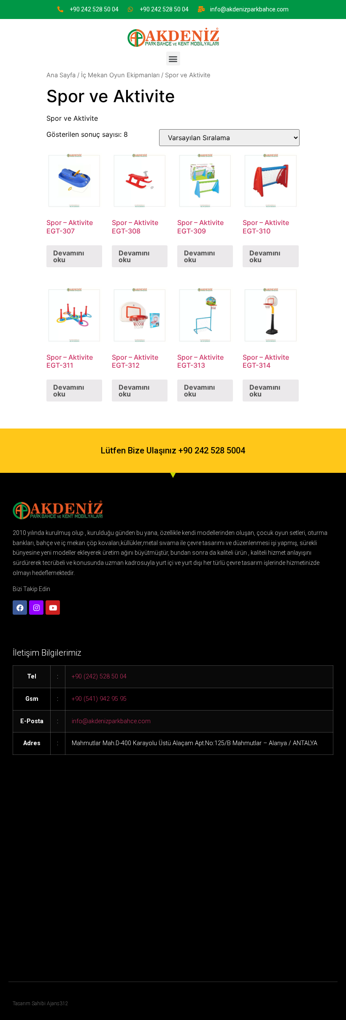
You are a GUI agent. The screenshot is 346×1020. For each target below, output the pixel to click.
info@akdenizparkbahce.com (249, 9)
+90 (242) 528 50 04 (99, 676)
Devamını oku (68, 256)
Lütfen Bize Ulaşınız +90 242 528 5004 (173, 450)
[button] (173, 58)
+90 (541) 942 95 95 (99, 699)
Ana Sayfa (61, 75)
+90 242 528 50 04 (94, 9)
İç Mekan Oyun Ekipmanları (120, 75)
